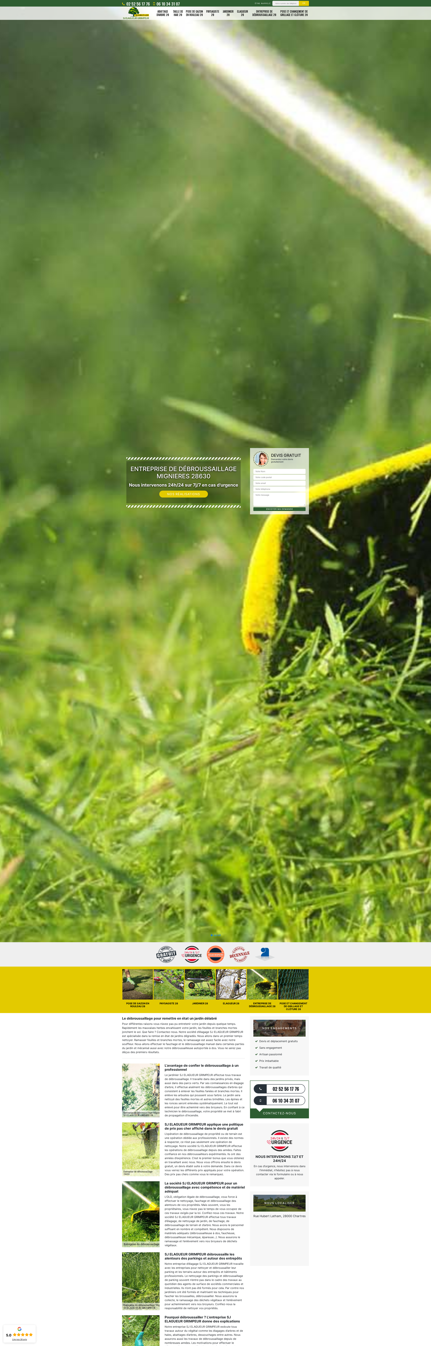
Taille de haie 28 (178, 13)
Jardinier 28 (228, 13)
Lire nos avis (19, 1339)
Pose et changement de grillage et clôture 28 (294, 13)
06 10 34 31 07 (168, 4)
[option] (215, 538)
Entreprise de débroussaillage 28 (264, 13)
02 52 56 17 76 (137, 4)
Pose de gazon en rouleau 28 (194, 13)
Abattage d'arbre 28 (163, 13)
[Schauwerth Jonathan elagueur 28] (136, 13)
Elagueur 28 (242, 13)
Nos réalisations (183, 494)
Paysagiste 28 (212, 13)
